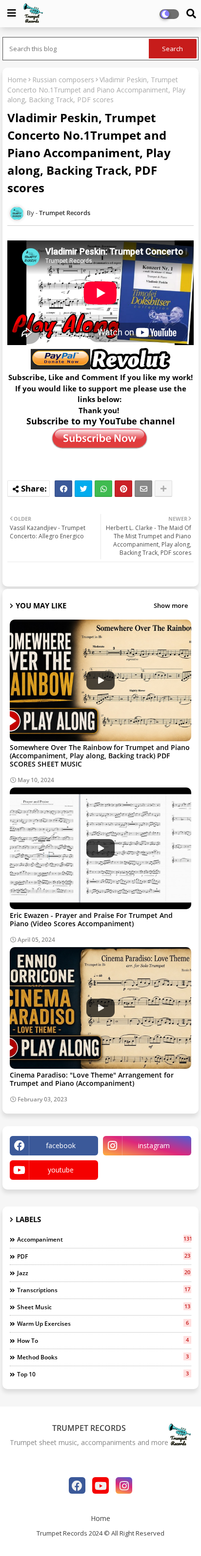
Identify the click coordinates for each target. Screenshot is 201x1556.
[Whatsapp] (103, 488)
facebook (61, 1145)
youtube (61, 1169)
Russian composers (63, 79)
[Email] (143, 488)
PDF (103, 1256)
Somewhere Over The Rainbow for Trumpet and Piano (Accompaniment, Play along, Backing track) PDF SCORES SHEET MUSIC (100, 755)
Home (17, 79)
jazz (103, 1272)
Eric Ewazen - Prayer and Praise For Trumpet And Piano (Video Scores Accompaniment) (91, 919)
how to (103, 1340)
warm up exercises (103, 1323)
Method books (103, 1357)
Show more (171, 605)
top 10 (103, 1374)
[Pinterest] (123, 488)
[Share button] (163, 488)
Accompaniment (104, 1239)
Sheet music (103, 1306)
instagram (154, 1145)
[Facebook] (63, 488)
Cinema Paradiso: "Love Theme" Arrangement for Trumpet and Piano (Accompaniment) (92, 1079)
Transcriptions (103, 1289)
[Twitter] (83, 488)
